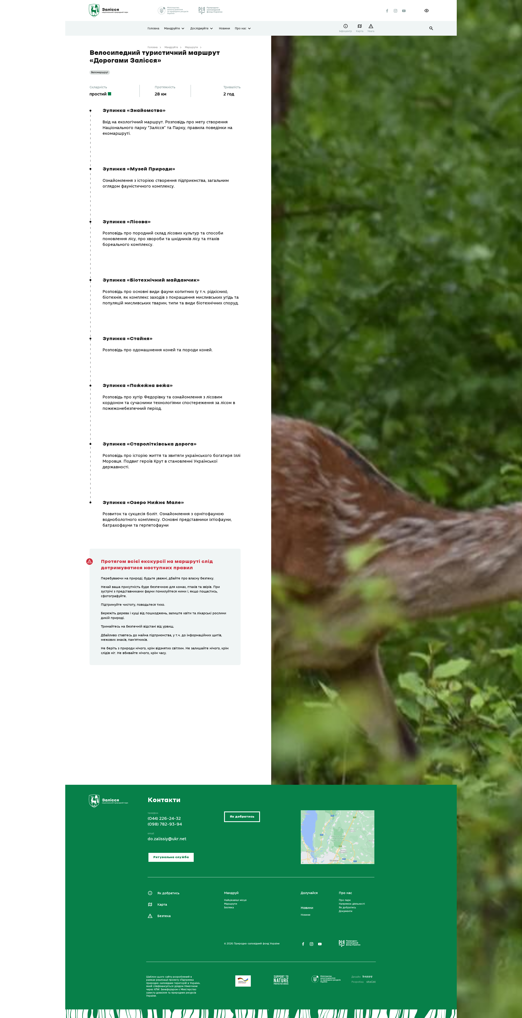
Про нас (240, 28)
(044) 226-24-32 (164, 818)
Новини (224, 28)
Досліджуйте (199, 28)
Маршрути (191, 47)
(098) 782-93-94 (165, 824)
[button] (426, 10)
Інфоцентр (345, 31)
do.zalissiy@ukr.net (167, 839)
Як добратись (242, 817)
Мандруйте (172, 28)
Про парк (345, 900)
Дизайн (356, 976)
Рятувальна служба (171, 857)
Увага (370, 31)
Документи (345, 911)
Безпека (164, 916)
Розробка (364, 981)
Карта (359, 31)
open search (431, 28)
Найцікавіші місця (235, 900)
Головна (153, 28)
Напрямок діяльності (352, 903)
